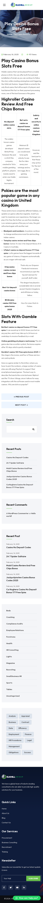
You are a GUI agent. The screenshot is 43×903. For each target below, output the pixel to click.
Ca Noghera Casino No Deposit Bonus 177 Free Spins (21, 591)
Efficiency (23, 728)
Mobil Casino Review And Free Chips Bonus (20, 567)
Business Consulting (9, 842)
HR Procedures (15, 740)
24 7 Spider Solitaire (15, 463)
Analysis (12, 716)
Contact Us (6, 822)
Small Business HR (14, 676)
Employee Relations (15, 630)
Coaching (10, 617)
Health (9, 643)
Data (11, 728)
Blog (3, 818)
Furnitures (10, 637)
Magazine (10, 663)
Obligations (13, 752)
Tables (9, 689)
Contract (25, 722)
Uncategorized (12, 696)
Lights (9, 656)
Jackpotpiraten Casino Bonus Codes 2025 (20, 579)
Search (10, 419)
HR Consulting (12, 650)
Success (27, 752)
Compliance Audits (14, 624)
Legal (29, 740)
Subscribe (33, 878)
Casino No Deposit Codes (17, 457)
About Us (5, 813)
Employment (14, 734)
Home (9, 34)
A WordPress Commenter (17, 513)
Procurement (7, 838)
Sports (9, 683)
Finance (28, 734)
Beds (8, 610)
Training (5, 852)
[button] (27, 898)
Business (12, 722)
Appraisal (25, 716)
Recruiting (10, 670)
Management (14, 746)
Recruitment (7, 847)
